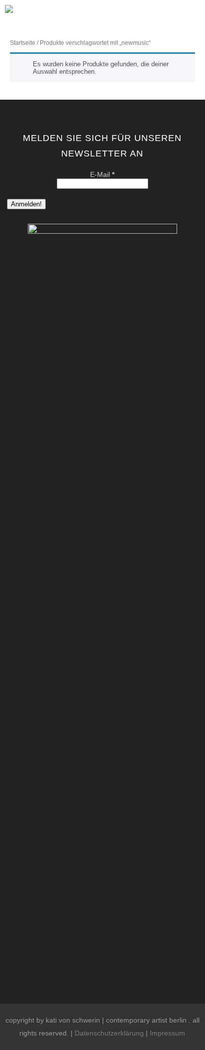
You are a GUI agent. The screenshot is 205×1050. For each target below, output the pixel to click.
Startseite (22, 42)
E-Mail (102, 174)
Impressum (167, 1033)
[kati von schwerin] (9, 15)
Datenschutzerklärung (109, 1033)
